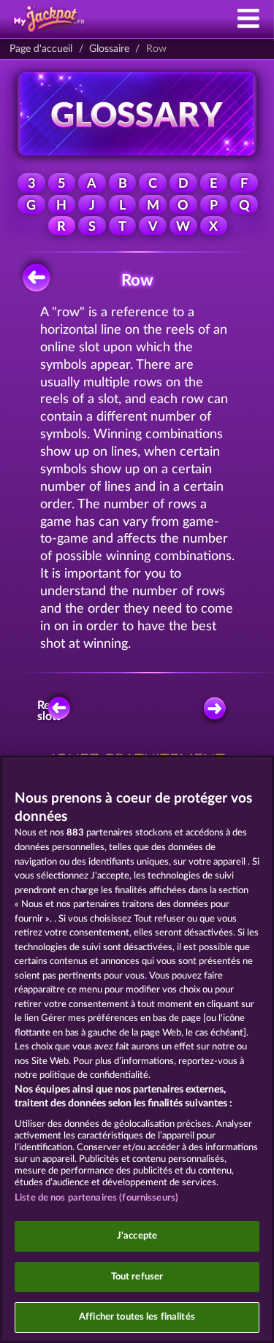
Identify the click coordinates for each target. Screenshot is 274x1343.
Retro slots (51, 711)
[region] (137, 1049)
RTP (215, 710)
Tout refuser (137, 1277)
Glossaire (109, 49)
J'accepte (137, 1236)
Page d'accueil (40, 49)
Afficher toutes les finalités (137, 1317)
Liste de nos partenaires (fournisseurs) (96, 1198)
